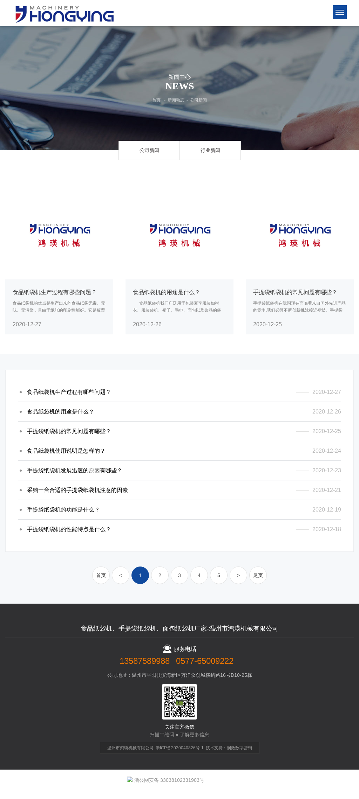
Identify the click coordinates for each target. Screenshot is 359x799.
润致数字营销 (239, 747)
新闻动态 (176, 100)
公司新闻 (198, 100)
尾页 (258, 575)
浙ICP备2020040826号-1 (180, 747)
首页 (156, 100)
